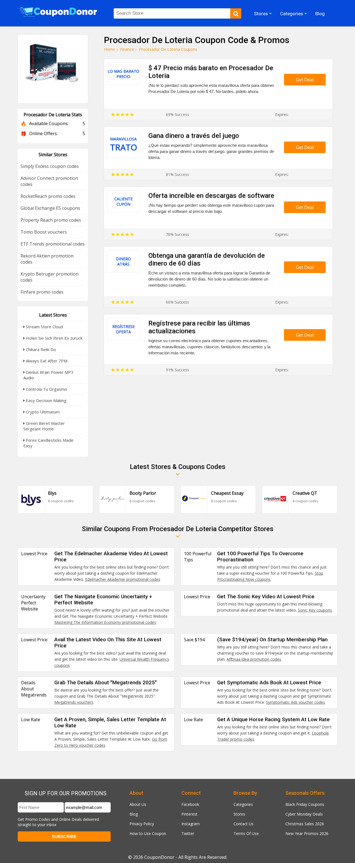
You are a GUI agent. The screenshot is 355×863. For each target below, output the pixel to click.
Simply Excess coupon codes (50, 166)
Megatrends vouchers (73, 702)
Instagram (190, 823)
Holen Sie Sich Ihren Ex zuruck (53, 338)
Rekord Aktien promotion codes (47, 259)
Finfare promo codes (42, 292)
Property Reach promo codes (51, 220)
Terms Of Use (246, 833)
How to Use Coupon (148, 833)
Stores (239, 814)
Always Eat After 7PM (46, 361)
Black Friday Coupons (304, 804)
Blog (134, 814)
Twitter (187, 833)
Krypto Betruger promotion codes (49, 277)
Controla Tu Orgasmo (46, 389)
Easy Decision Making (46, 400)
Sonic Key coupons (315, 610)
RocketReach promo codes (48, 196)
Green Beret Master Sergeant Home (44, 426)
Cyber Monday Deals (304, 814)
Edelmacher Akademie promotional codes (122, 579)
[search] (235, 13)
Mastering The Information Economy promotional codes (105, 622)
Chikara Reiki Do (40, 349)
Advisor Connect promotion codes (49, 181)
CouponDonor (159, 857)
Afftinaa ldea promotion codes (254, 659)
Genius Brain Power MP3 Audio (48, 374)
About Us (138, 804)
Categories (243, 804)
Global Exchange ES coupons (50, 208)
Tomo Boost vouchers (44, 232)
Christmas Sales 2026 (304, 823)
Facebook (190, 804)
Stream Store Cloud (44, 326)
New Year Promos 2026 (306, 833)
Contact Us (243, 823)
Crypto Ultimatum (42, 412)
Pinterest (189, 814)
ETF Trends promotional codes (53, 244)
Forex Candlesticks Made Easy (48, 442)
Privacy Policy (142, 823)
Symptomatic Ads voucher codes (295, 702)
